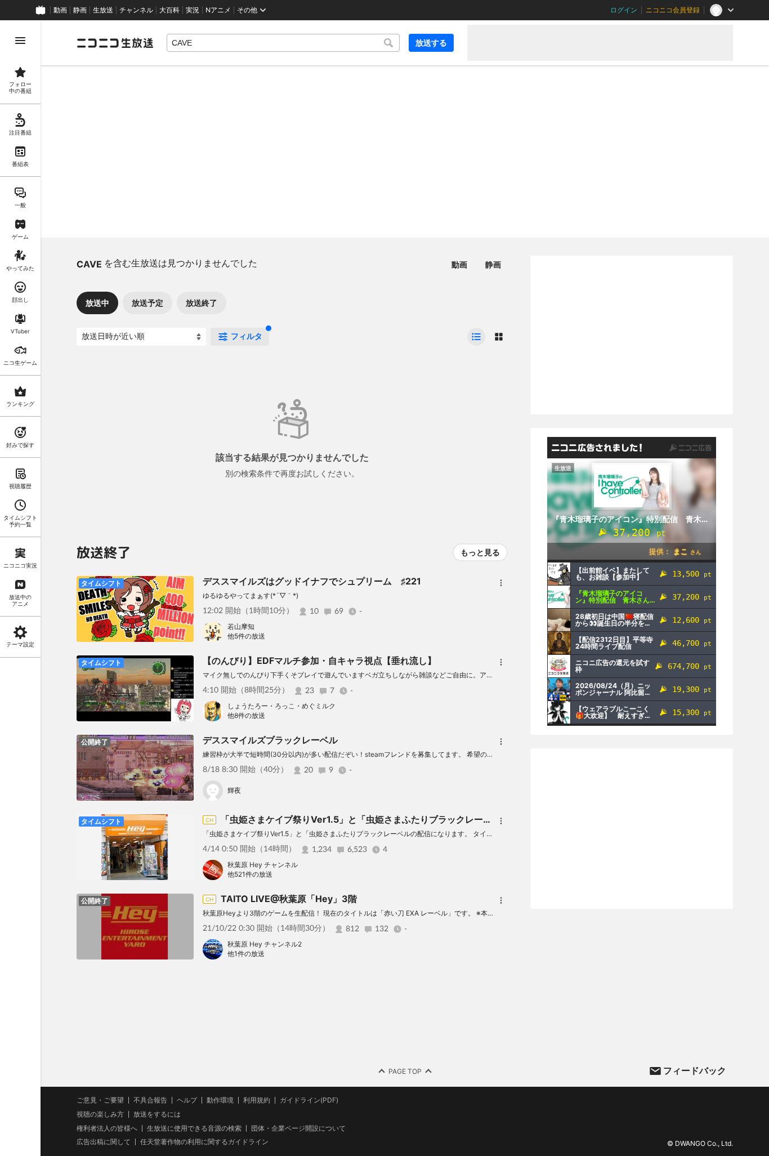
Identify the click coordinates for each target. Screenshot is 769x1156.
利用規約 (256, 1100)
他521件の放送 (249, 874)
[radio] (476, 337)
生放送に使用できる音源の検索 (194, 1128)
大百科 (169, 10)
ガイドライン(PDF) (309, 1100)
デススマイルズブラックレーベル (270, 740)
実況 (192, 10)
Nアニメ (218, 10)
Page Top (405, 1071)
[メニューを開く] (20, 40)
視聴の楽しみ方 (100, 1114)
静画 (80, 10)
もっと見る (480, 552)
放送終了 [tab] (201, 302)
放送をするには (157, 1114)
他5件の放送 (246, 636)
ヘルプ (187, 1100)
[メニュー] (501, 583)
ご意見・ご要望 (100, 1100)
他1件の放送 (246, 953)
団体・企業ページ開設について (298, 1128)
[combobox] (283, 43)
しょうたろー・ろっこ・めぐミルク (281, 706)
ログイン (623, 10)
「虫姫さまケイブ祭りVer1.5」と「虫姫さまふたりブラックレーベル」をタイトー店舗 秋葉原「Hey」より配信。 (455, 819)
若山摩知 (240, 626)
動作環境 (220, 1100)
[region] (20, 588)
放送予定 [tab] (147, 302)
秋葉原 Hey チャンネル (262, 864)
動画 (60, 10)
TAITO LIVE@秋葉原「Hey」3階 (289, 898)
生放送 (103, 10)
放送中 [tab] (97, 302)
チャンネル (136, 10)
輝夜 (234, 790)
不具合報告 (150, 1100)
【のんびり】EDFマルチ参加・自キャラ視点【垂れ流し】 (319, 660)
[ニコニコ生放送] (115, 43)
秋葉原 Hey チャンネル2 (264, 944)
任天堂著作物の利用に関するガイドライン (204, 1142)
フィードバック (694, 1070)
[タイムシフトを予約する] (182, 587)
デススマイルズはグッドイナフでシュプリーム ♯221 (312, 581)
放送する (431, 42)
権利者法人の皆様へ (107, 1128)
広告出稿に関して (104, 1141)
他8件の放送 (246, 715)
